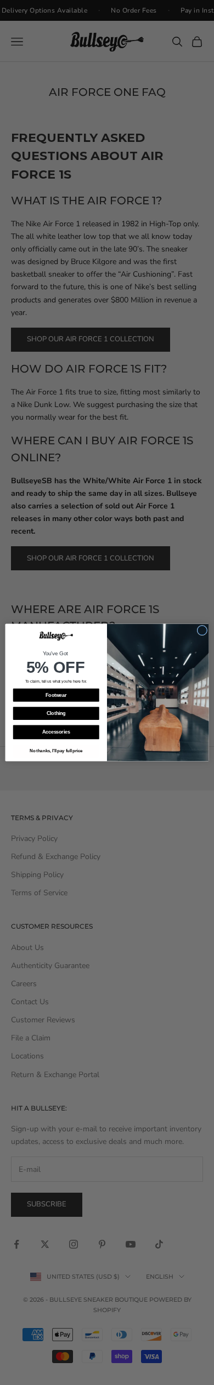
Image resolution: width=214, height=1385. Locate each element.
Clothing (56, 713)
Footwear (56, 695)
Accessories (56, 732)
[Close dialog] (202, 630)
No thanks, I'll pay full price (56, 750)
